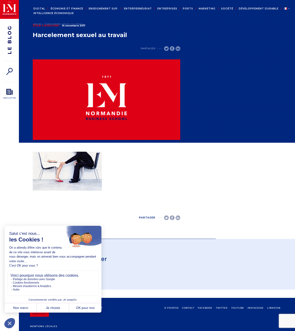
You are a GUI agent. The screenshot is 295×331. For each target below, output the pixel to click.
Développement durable (258, 9)
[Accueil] (9, 9)
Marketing (207, 9)
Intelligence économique (53, 13)
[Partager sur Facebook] (172, 48)
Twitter (222, 307)
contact (188, 307)
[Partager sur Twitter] (166, 48)
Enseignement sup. (103, 9)
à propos (171, 307)
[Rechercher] (9, 71)
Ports (188, 9)
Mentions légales (43, 326)
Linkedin (273, 307)
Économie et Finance (67, 9)
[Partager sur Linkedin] (178, 48)
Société (227, 9)
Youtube (237, 307)
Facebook (205, 307)
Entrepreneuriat (138, 9)
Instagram (255, 307)
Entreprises (167, 9)
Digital (39, 9)
